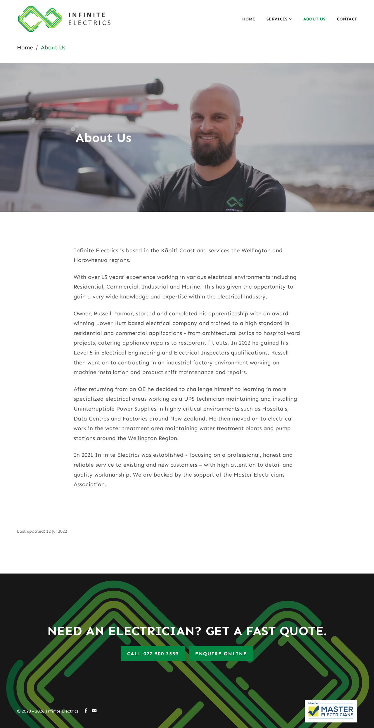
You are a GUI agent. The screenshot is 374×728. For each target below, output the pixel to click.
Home (248, 19)
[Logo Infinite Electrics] (63, 19)
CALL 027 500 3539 (153, 653)
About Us (314, 19)
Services (277, 19)
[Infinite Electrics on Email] (94, 711)
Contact (347, 19)
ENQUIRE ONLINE (221, 653)
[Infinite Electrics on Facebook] (85, 711)
